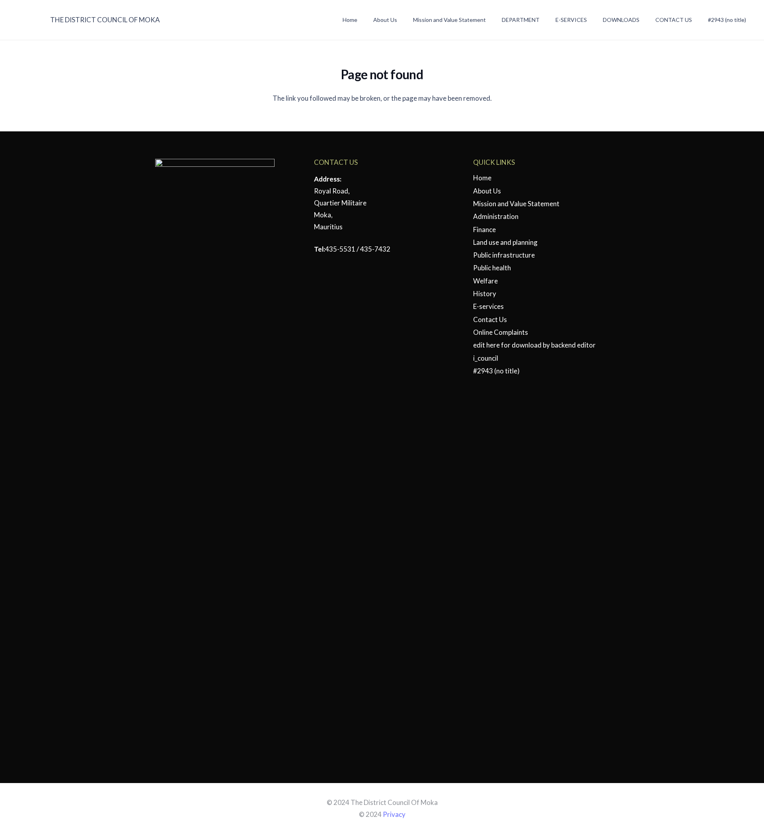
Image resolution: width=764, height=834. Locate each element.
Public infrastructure (504, 255)
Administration (495, 216)
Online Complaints (500, 332)
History (484, 293)
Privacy (394, 814)
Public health (492, 268)
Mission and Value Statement (516, 203)
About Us (487, 191)
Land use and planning (505, 242)
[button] (490, 20)
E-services (488, 306)
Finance (484, 229)
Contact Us (490, 319)
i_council (485, 358)
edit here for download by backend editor (534, 345)
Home (482, 178)
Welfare (485, 281)
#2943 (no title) (496, 371)
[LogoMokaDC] (25, 20)
